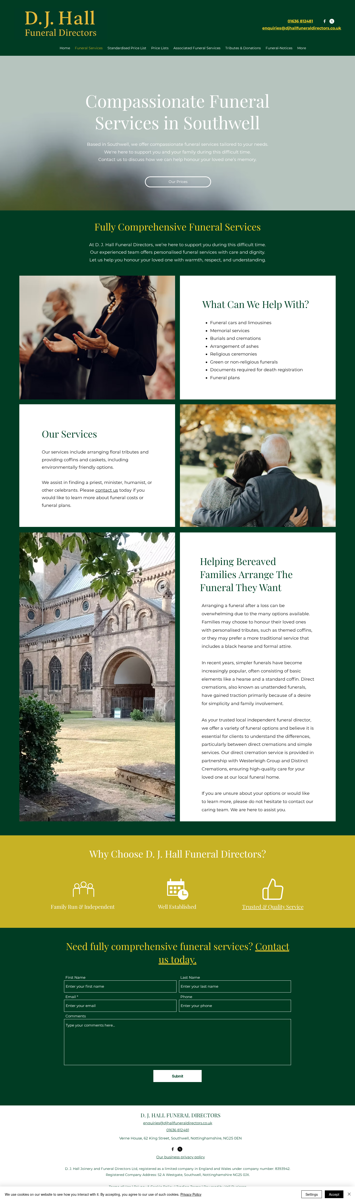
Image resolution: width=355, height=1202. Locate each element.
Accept (334, 1194)
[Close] (349, 1194)
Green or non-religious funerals (244, 362)
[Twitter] (331, 21)
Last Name (190, 977)
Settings (311, 1194)
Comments (75, 1016)
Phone (186, 997)
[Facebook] (324, 21)
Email (70, 997)
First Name (75, 977)
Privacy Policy (190, 1194)
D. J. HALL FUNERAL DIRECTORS (180, 1115)
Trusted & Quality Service (273, 906)
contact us (106, 490)
